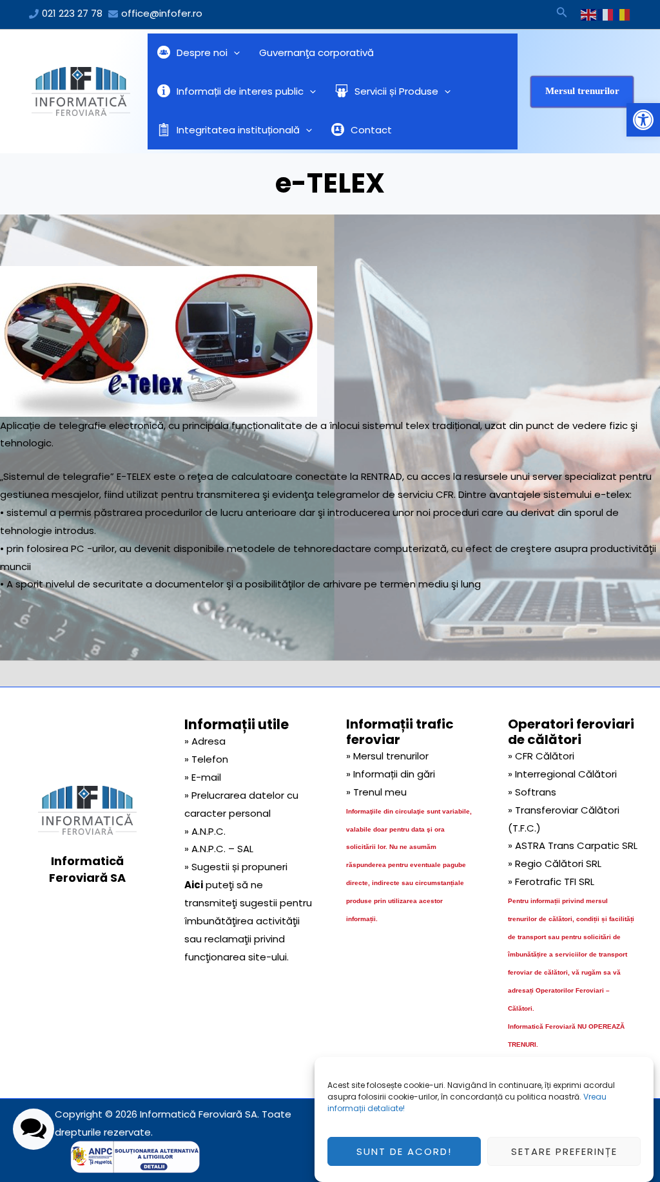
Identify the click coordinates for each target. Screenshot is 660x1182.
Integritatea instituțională (238, 130)
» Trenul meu (376, 792)
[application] (234, 52)
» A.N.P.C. (205, 831)
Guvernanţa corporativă (316, 52)
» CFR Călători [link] (541, 756)
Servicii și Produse (396, 91)
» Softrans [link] (532, 792)
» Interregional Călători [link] (562, 774)
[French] (605, 14)
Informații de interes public (240, 91)
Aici (193, 884)
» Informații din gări (390, 774)
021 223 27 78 (72, 13)
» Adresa (205, 741)
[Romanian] (622, 14)
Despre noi (202, 52)
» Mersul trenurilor (387, 756)
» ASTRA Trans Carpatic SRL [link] (572, 845)
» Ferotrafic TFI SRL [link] (551, 881)
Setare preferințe (564, 1151)
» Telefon (206, 759)
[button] (643, 120)
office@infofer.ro (161, 13)
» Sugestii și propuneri (235, 866)
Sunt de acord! (404, 1151)
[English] (589, 14)
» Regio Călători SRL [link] (554, 863)
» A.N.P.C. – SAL (218, 848)
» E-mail (202, 777)
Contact (371, 130)
